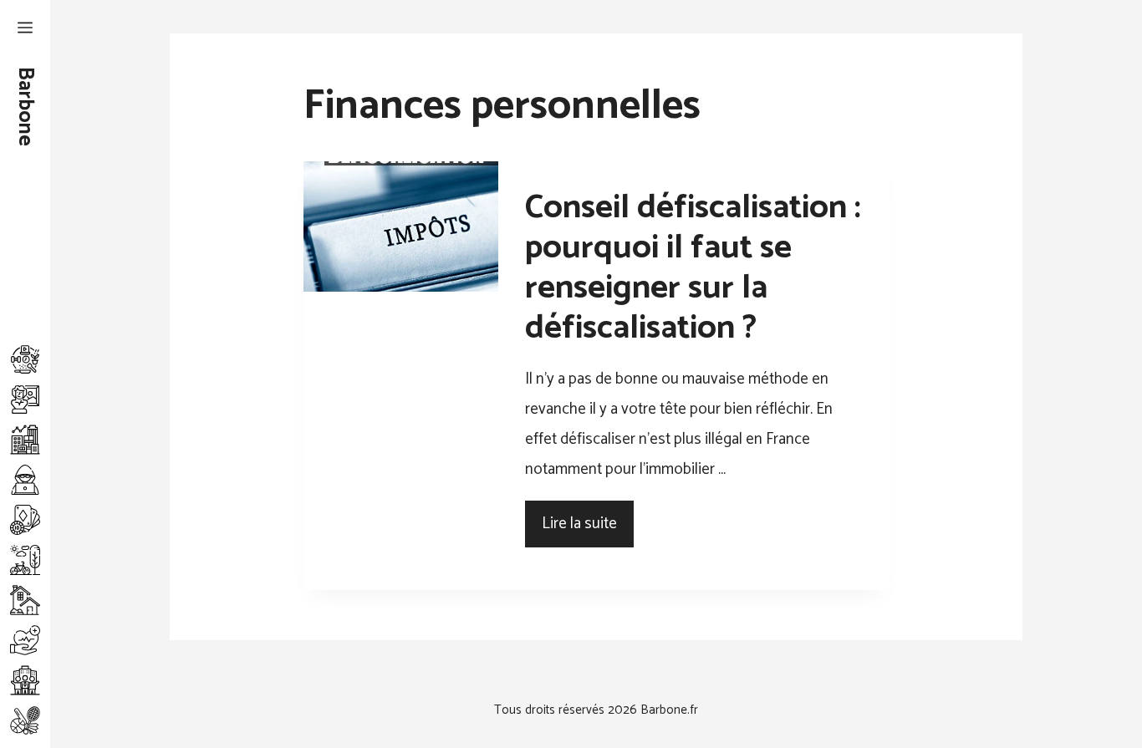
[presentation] (400, 226)
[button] (25, 29)
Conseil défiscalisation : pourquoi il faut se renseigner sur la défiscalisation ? (693, 268)
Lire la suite (579, 524)
